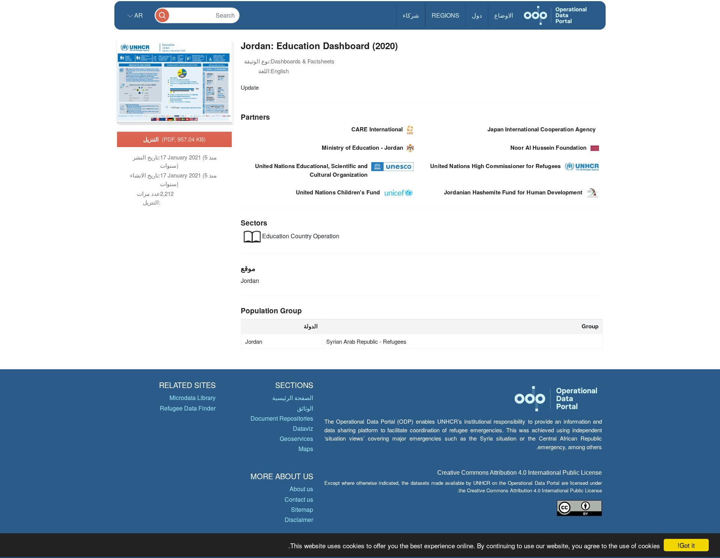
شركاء (411, 15)
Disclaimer (299, 519)
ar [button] (138, 15)
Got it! (686, 545)
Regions (445, 15)
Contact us (299, 499)
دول (477, 15)
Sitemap (302, 509)
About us (301, 488)
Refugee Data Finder (188, 408)
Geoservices (296, 438)
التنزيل (174, 139)
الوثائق (305, 408)
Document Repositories (281, 418)
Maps (305, 448)
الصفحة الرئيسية (292, 397)
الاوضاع (503, 15)
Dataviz (303, 428)
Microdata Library (193, 397)
